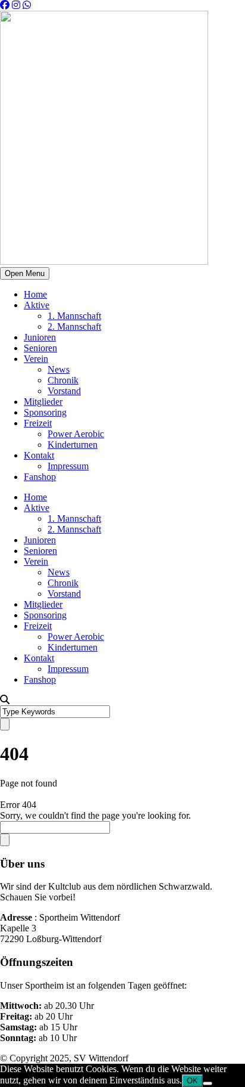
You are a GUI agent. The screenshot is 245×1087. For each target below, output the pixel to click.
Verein (36, 359)
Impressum (68, 466)
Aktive (36, 305)
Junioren (40, 337)
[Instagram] (16, 5)
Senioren (40, 348)
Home (35, 294)
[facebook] (5, 5)
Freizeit (38, 423)
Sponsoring (45, 412)
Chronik (63, 380)
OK (192, 1080)
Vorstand (64, 391)
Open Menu (25, 273)
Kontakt (39, 455)
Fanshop (40, 477)
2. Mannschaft (74, 326)
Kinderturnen (73, 444)
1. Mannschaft (74, 316)
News (59, 369)
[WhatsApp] (27, 5)
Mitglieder (43, 402)
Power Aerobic (76, 434)
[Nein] (207, 1083)
